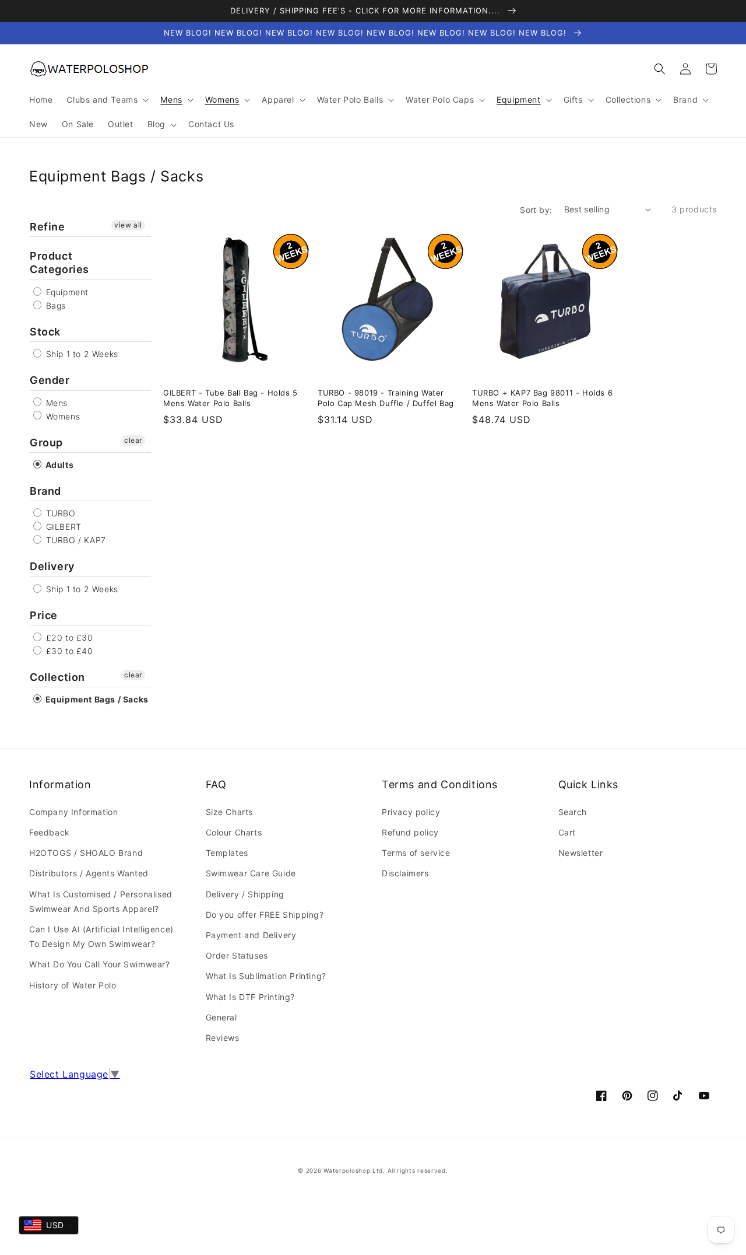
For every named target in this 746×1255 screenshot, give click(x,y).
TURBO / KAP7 (74, 540)
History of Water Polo (73, 985)
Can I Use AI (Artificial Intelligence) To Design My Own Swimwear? (101, 936)
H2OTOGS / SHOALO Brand (86, 853)
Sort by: (536, 210)
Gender (50, 380)
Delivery (52, 566)
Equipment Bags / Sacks (96, 699)
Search (572, 812)
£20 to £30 (68, 637)
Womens (61, 416)
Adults (58, 465)
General (221, 1017)
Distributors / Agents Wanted (89, 873)
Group (46, 442)
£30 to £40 (68, 651)
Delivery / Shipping (245, 894)
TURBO (59, 513)
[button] (660, 69)
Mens (55, 403)
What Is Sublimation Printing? (266, 976)
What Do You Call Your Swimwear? (99, 964)
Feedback (49, 832)
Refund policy (410, 832)
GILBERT (62, 527)
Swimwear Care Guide (251, 873)
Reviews (223, 1038)
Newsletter (580, 853)
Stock (45, 332)
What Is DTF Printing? (250, 997)
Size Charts (230, 812)
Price (44, 615)
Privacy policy (411, 812)
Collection (57, 677)
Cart (567, 832)
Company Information (73, 812)
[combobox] (49, 1225)
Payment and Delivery (251, 935)
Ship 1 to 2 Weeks (80, 354)
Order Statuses (237, 955)
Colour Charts (234, 832)
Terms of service (416, 853)
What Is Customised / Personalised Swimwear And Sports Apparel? (101, 901)
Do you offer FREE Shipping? (265, 915)
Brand (45, 491)
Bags (54, 305)
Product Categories (59, 262)
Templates (227, 853)
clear (133, 440)
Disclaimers (405, 873)
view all (128, 225)
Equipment (66, 292)
